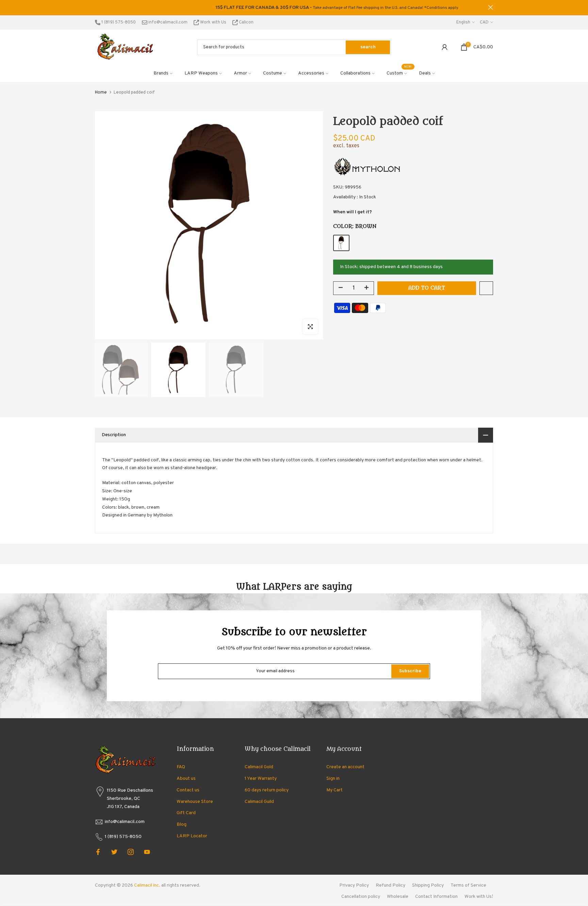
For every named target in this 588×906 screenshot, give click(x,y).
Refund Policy (390, 885)
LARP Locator (192, 836)
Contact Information (436, 897)
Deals (425, 73)
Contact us (188, 790)
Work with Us (213, 22)
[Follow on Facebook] (98, 852)
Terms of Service (468, 885)
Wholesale (397, 897)
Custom (399, 72)
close (97, 7)
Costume (272, 73)
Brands (160, 73)
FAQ (181, 767)
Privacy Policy (354, 885)
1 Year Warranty (261, 778)
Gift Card (186, 813)
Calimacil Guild (259, 802)
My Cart (334, 790)
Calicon (246, 22)
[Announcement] (294, 8)
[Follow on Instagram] (131, 852)
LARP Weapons (201, 73)
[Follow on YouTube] (147, 852)
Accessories (311, 73)
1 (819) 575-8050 (118, 22)
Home (101, 92)
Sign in (333, 778)
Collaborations (355, 73)
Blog (181, 824)
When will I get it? (352, 212)
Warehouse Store (195, 802)
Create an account (345, 767)
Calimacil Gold (259, 767)
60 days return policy (267, 790)
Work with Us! (478, 897)
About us (186, 778)
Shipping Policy (428, 885)
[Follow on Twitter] (114, 852)
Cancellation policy (360, 897)
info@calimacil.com (167, 22)
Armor (240, 73)
